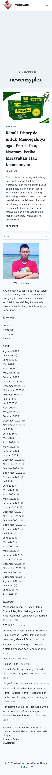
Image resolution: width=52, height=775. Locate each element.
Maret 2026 (9, 372)
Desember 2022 (12, 511)
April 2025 (9, 407)
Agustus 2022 (11, 529)
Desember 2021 (12, 563)
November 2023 (12, 464)
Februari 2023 (11, 503)
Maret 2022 (9, 550)
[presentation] (26, 107)
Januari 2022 (10, 559)
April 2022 (9, 546)
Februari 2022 (11, 555)
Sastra (6, 338)
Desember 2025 (12, 385)
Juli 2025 (8, 399)
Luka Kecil (9, 658)
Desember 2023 (12, 459)
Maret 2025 (9, 412)
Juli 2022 (8, 533)
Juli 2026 (8, 355)
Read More (13, 226)
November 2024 (12, 425)
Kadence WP (27, 767)
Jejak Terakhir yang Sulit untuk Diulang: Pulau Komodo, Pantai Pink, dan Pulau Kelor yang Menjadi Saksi (25, 635)
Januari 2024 (10, 455)
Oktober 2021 (10, 572)
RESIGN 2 (8, 625)
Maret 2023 (9, 498)
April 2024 (9, 442)
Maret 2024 (9, 446)
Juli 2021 (8, 585)
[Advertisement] (26, 37)
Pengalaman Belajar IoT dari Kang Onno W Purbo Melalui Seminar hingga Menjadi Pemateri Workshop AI (25, 711)
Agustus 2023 (11, 477)
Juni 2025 (8, 403)
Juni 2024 (9, 433)
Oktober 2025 (11, 394)
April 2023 (9, 494)
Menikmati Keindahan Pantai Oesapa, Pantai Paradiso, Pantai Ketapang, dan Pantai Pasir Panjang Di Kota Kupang (24, 693)
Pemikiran (8, 334)
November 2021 (12, 568)
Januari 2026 (10, 381)
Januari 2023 (10, 507)
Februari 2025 (11, 416)
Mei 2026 (8, 364)
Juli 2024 (8, 429)
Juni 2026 (8, 359)
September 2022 (12, 524)
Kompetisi (11, 127)
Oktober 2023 (11, 468)
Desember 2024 (12, 420)
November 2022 (12, 516)
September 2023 (12, 472)
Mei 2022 (8, 542)
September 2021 (12, 576)
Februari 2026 (11, 377)
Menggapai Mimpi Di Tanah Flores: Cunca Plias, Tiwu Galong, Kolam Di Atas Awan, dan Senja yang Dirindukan (25, 611)
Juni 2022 (8, 537)
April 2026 (9, 368)
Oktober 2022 (11, 520)
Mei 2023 (8, 490)
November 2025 (12, 390)
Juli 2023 (8, 481)
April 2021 (8, 594)
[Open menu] (47, 5)
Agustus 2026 (11, 351)
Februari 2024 (11, 451)
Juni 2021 (8, 589)
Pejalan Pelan (10, 663)
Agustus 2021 (11, 581)
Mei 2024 (8, 438)
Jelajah (7, 325)
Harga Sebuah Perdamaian (18, 683)
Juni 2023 (9, 485)
